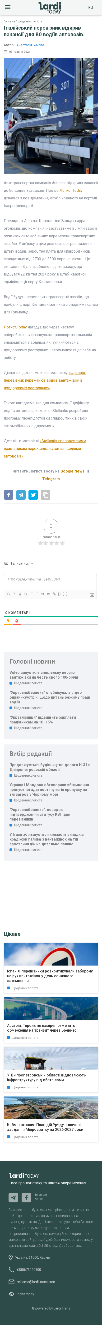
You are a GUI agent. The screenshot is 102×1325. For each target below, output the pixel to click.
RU (90, 7)
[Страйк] (25, 594)
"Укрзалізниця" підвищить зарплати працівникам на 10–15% (42, 719)
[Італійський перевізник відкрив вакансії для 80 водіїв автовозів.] (8, 495)
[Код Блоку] (48, 594)
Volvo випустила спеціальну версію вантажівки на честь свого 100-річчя (43, 675)
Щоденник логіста (30, 21)
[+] (65, 594)
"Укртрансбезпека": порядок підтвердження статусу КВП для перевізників (39, 814)
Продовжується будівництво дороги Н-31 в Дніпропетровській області (49, 767)
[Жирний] (8, 594)
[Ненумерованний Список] (37, 594)
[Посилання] (54, 594)
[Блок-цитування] (42, 594)
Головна (9, 21)
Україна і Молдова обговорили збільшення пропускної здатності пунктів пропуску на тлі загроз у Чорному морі (49, 790)
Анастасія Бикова (30, 45)
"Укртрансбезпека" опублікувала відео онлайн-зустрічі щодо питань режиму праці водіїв (49, 697)
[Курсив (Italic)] (14, 594)
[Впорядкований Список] (31, 594)
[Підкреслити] (20, 594)
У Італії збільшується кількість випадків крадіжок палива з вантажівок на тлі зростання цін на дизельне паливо (46, 839)
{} (59, 594)
